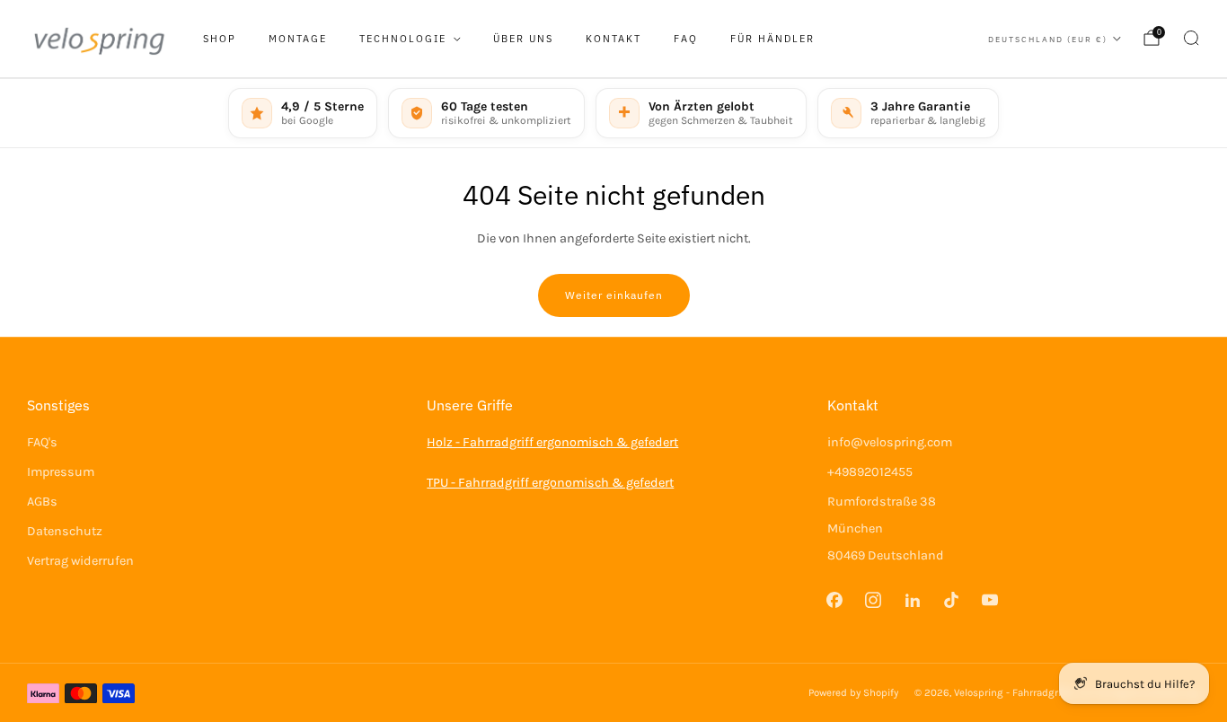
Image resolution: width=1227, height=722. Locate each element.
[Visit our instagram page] (873, 599)
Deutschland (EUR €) (1048, 39)
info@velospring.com (889, 442)
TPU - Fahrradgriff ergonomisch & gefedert (550, 482)
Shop (219, 38)
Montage (298, 38)
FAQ (686, 38)
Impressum (60, 472)
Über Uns (523, 38)
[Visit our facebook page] (835, 599)
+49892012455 (870, 472)
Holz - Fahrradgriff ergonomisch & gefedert (552, 442)
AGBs (42, 501)
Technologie (402, 38)
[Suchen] (1191, 38)
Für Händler (772, 38)
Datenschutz (64, 531)
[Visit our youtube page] (989, 599)
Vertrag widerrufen (80, 560)
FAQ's (42, 442)
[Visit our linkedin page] (912, 599)
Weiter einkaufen (614, 295)
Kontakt (613, 38)
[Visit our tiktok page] (950, 599)
